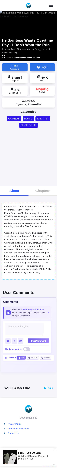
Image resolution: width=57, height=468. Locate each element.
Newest (34, 358)
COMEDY (13, 118)
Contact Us (13, 433)
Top (22, 358)
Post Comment (38, 341)
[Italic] (14, 341)
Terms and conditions (18, 428)
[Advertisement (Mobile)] (28, 156)
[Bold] (8, 341)
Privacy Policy (14, 424)
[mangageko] (28, 5)
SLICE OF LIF (28, 125)
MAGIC (28, 118)
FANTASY (43, 118)
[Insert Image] (20, 341)
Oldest (47, 358)
